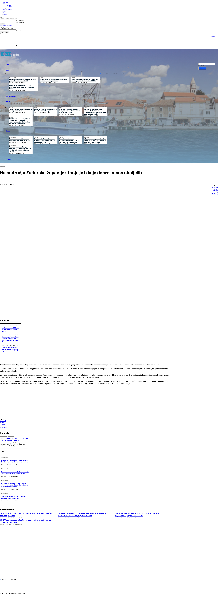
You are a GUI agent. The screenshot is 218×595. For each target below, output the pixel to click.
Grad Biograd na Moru (10, 560)
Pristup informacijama (23, 45)
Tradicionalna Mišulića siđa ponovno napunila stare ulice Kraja (13, 497)
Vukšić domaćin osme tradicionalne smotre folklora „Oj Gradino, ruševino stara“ (69, 140)
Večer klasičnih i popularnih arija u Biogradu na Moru (20, 110)
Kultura (5, 11)
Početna (5, 2)
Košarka (9, 5)
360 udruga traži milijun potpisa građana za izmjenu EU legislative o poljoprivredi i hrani (139, 514)
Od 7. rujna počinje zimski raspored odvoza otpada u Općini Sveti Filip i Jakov (26, 514)
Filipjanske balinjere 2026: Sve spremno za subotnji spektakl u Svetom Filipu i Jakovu (95, 140)
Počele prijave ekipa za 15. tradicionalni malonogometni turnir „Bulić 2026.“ (85, 80)
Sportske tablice (7, 9)
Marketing (20, 41)
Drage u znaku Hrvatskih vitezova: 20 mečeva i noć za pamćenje (53, 80)
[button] (87, 389)
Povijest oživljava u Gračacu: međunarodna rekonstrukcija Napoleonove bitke (44, 140)
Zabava (5, 13)
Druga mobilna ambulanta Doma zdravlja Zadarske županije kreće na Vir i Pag (10, 349)
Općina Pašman (8, 567)
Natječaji (5, 14)
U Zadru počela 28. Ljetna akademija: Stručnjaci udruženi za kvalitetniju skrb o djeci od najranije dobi (14, 485)
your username (20, 20)
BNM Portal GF (87, 115)
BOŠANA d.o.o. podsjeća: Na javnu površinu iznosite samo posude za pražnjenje (25, 521)
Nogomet (9, 6)
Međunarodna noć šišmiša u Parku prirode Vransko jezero (19, 139)
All (100, 73)
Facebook (212, 36)
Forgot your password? (6, 25)
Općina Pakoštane (9, 565)
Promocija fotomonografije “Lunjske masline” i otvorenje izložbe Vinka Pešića (69, 110)
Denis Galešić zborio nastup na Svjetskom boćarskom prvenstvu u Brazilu (21, 87)
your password (20, 22)
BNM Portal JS (12, 82)
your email (18, 30)
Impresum (20, 38)
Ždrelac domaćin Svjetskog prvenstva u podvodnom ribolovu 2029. (23, 80)
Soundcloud (6, 578)
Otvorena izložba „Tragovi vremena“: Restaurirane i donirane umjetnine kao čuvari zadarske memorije (95, 111)
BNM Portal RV (4, 476)
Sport (4, 3)
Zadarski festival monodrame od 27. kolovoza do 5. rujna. (45, 110)
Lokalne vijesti (12, 77)
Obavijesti (2, 166)
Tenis (8, 8)
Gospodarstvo (5, 334)
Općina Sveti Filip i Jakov (11, 562)
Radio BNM (86, 137)
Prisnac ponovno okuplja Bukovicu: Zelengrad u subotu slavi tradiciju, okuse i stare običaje (20, 149)
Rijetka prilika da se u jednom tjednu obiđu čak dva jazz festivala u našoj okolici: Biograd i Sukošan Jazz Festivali (20, 121)
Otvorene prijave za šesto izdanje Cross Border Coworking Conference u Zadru (10, 339)
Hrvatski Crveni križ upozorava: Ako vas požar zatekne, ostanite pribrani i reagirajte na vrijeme (82, 514)
